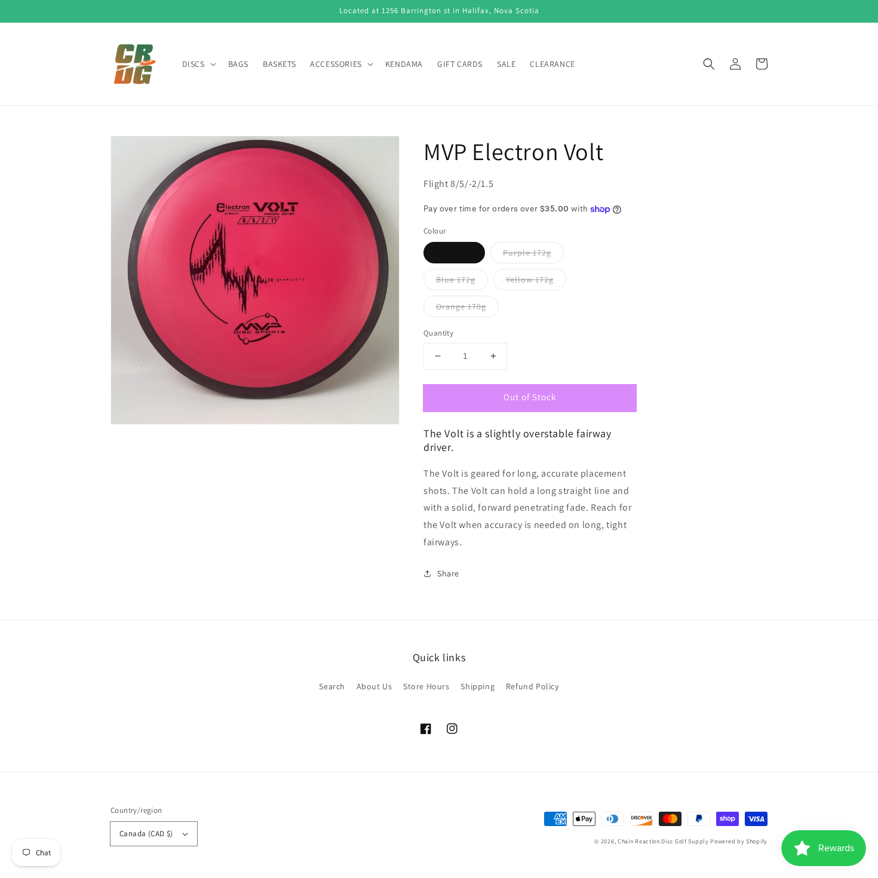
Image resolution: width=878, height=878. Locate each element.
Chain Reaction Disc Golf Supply (663, 841)
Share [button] (448, 573)
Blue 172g (455, 279)
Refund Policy (532, 686)
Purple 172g (527, 252)
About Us (374, 686)
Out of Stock (530, 397)
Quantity (438, 333)
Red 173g (454, 252)
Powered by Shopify (739, 841)
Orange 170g (461, 306)
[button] (709, 64)
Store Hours (426, 686)
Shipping (478, 686)
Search (332, 686)
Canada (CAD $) (146, 833)
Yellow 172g (530, 279)
